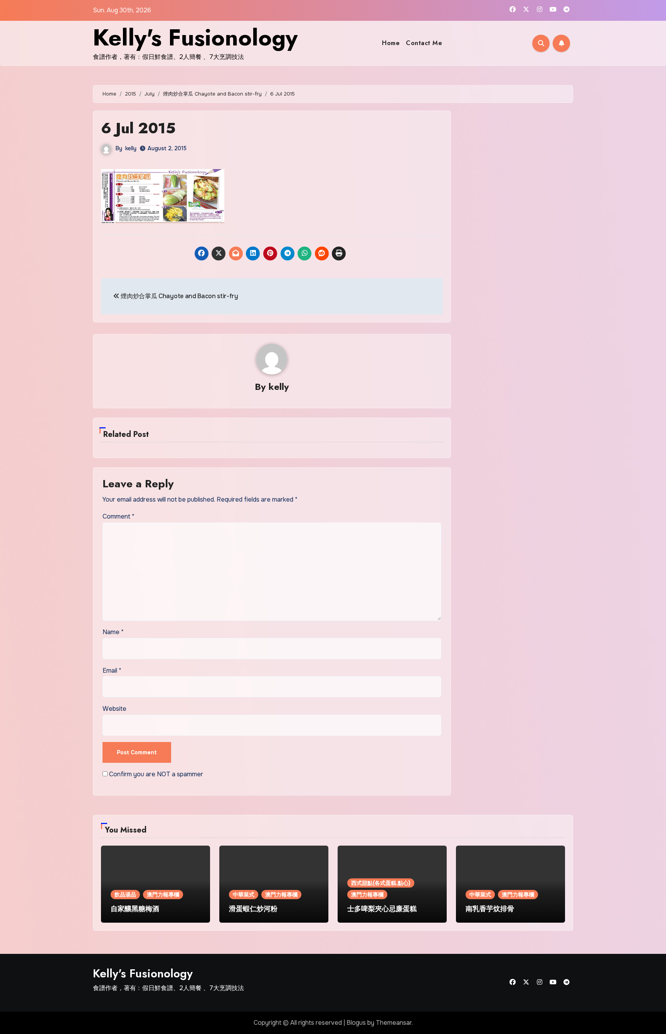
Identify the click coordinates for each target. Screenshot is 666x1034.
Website (114, 709)
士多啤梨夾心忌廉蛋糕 (382, 909)
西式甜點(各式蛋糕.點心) (380, 883)
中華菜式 (243, 894)
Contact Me (424, 43)
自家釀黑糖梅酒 (135, 909)
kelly (130, 148)
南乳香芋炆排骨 (490, 909)
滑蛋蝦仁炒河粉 (253, 909)
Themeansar (394, 1023)
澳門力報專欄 (163, 894)
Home (391, 43)
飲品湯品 (125, 894)
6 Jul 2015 (138, 128)
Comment (119, 516)
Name (113, 632)
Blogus (356, 1023)
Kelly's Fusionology (195, 37)
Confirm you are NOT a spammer (155, 774)
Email (112, 670)
